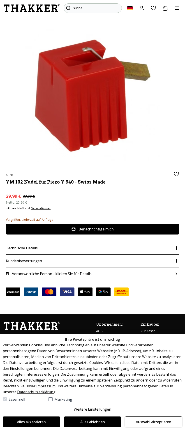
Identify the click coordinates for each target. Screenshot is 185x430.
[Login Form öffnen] (141, 8)
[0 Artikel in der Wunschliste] (153, 8)
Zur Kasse (148, 331)
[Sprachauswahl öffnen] (129, 8)
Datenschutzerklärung (36, 391)
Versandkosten (41, 208)
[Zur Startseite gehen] (32, 8)
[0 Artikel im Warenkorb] (165, 8)
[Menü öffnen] (176, 8)
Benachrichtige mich (96, 229)
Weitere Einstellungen (92, 409)
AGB (99, 331)
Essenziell (17, 399)
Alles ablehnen (92, 421)
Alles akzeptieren (31, 421)
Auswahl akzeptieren (153, 421)
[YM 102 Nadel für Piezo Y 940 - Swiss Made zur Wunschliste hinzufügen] (176, 174)
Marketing (63, 399)
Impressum (46, 386)
